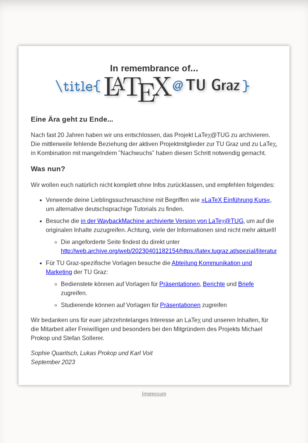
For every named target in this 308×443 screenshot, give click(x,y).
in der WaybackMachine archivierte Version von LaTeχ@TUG (162, 221)
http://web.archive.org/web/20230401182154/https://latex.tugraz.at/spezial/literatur (169, 251)
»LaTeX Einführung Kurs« (235, 200)
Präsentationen (179, 284)
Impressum (154, 393)
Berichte (214, 284)
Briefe (246, 284)
